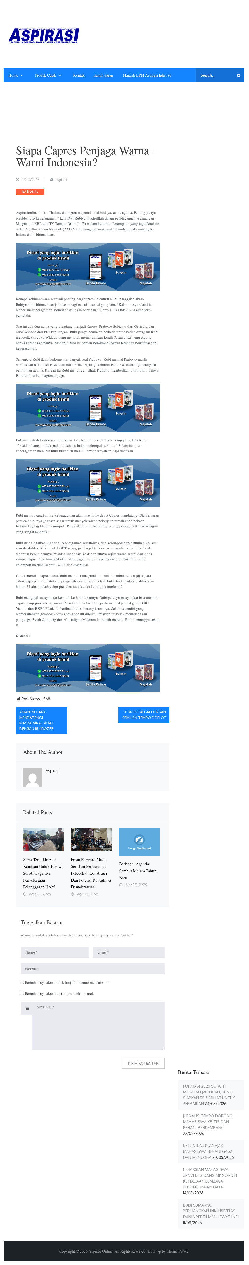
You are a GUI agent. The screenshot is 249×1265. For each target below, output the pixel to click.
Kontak (79, 74)
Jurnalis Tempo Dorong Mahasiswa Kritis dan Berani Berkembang (207, 1121)
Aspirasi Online (101, 1251)
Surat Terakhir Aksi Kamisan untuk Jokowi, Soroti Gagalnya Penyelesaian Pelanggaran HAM (43, 873)
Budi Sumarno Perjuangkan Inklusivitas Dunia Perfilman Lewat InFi (211, 1211)
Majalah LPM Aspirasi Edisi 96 (147, 74)
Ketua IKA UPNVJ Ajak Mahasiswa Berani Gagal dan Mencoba (208, 1151)
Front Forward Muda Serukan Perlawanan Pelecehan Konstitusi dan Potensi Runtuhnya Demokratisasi (91, 873)
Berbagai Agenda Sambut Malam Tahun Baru (138, 870)
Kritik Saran (103, 74)
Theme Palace (177, 1251)
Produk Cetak (45, 74)
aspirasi (61, 179)
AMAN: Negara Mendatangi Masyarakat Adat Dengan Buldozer (36, 720)
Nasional (30, 191)
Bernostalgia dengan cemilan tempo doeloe (144, 715)
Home (13, 74)
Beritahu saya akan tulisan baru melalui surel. (59, 993)
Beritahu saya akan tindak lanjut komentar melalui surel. (67, 982)
